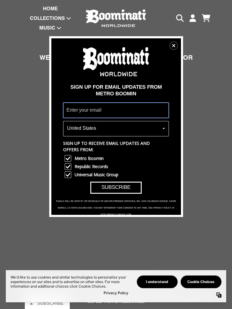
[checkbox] (117, 158)
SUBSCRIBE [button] (116, 187)
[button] (173, 45)
